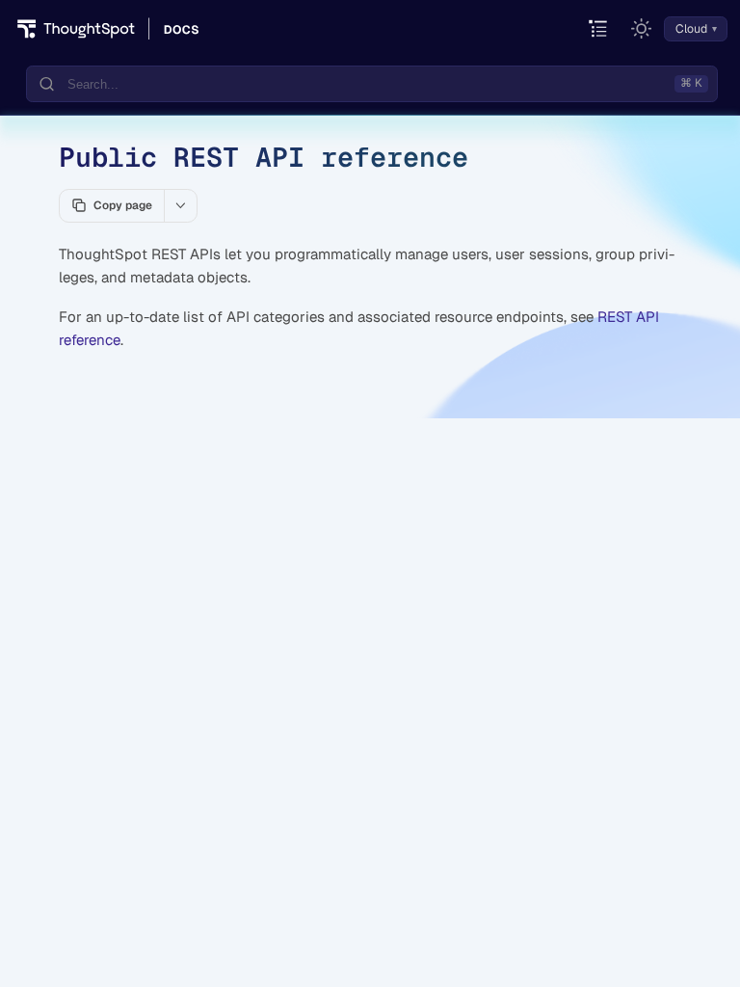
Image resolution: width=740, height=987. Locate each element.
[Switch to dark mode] (641, 28)
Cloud (691, 29)
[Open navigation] (599, 29)
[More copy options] (180, 205)
